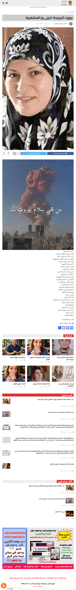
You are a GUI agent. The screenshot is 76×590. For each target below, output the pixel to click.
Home (72, 12)
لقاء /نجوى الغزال (19, 383)
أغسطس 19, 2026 (69, 362)
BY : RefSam (38, 586)
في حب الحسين (60, 511)
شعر (64, 12)
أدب (68, 12)
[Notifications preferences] (4, 585)
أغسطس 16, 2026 (69, 388)
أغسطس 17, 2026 (20, 360)
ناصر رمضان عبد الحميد (60, 23)
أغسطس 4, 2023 (44, 23)
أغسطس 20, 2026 (68, 406)
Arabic (9, 589)
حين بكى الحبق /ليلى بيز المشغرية (67, 384)
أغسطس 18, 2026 (44, 362)
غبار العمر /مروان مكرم (17, 357)
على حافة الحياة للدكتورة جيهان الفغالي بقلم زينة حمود (56, 399)
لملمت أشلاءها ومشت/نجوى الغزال (40, 358)
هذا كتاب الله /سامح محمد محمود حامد (66, 358)
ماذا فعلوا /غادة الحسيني (41, 383)
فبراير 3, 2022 (69, 518)
